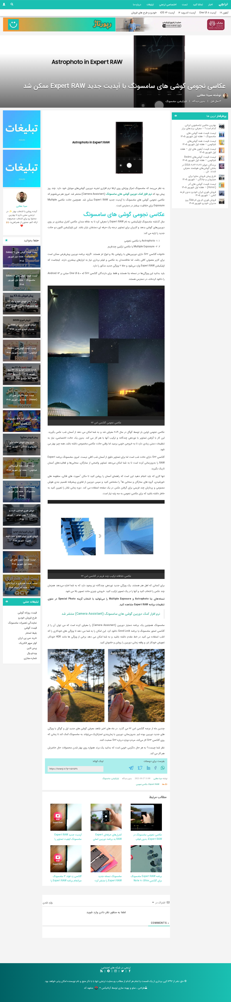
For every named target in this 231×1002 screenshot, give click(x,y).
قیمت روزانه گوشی (27, 613)
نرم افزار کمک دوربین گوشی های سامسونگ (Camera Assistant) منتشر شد (111, 613)
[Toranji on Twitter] (122, 971)
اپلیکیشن (182, 101)
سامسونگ (171, 101)
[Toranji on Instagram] (115, 971)
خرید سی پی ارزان (27, 638)
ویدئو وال (32, 653)
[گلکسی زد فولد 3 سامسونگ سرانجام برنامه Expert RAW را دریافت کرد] (58, 859)
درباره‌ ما (137, 5)
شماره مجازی (30, 658)
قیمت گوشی (30, 628)
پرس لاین (32, 648)
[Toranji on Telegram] (108, 971)
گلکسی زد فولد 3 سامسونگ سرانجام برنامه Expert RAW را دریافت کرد (66, 880)
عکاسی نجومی (141, 784)
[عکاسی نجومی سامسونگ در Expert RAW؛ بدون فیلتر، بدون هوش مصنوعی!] (138, 817)
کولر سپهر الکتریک (28, 643)
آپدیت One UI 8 (207, 13)
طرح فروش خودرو (27, 618)
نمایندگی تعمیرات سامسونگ (22, 623)
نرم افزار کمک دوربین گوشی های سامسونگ (129, 194)
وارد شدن (48, 903)
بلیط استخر (31, 633)
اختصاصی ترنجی (167, 5)
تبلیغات (150, 5)
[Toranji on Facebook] (129, 971)
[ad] (21, 129)
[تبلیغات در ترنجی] (59, 25)
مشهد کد (88, 988)
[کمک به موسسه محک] (172, 25)
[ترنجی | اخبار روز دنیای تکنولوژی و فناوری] (223, 4)
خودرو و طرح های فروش (144, 13)
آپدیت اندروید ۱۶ (187, 13)
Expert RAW (154, 784)
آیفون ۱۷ (224, 13)
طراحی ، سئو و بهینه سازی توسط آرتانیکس (123, 988)
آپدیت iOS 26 (167, 13)
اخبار (210, 5)
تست (185, 5)
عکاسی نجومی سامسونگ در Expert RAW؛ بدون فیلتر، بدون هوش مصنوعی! (147, 839)
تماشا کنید (198, 5)
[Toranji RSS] (101, 971)
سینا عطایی (204, 95)
